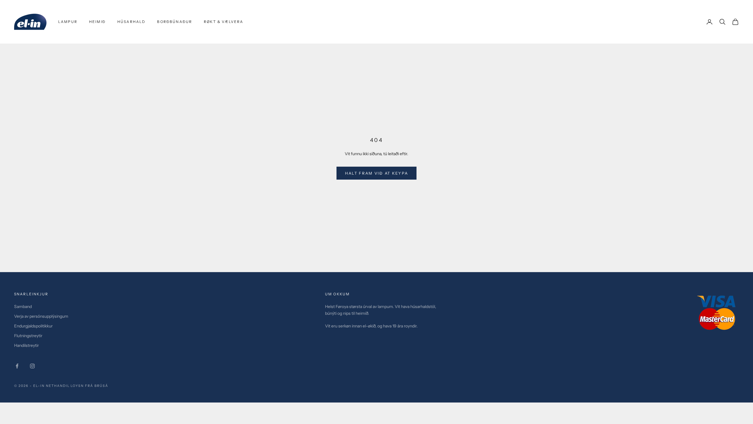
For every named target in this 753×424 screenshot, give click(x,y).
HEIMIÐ (97, 21)
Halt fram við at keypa (376, 173)
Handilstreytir (26, 345)
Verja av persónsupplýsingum (41, 316)
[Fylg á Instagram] (32, 366)
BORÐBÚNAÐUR (174, 21)
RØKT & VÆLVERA (223, 21)
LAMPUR (67, 21)
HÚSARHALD (131, 21)
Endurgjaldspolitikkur (33, 326)
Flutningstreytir (28, 335)
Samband (23, 306)
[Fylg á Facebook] (17, 366)
